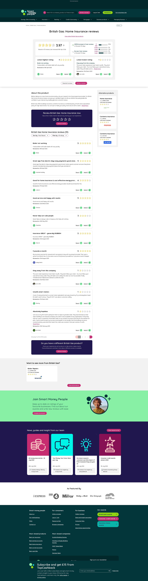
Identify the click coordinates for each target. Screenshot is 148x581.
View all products (74, 385)
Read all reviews (67, 83)
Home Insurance (41, 25)
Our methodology (34, 517)
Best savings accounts (35, 541)
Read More (85, 105)
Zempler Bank (56, 553)
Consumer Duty (79, 521)
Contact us (32, 524)
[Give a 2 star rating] (58, 119)
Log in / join (55, 517)
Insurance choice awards (104, 524)
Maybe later (115, 571)
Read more (97, 69)
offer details (63, 575)
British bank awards (105, 514)
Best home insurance (35, 544)
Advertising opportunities (82, 528)
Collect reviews (79, 514)
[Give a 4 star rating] (65, 119)
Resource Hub (56, 521)
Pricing (77, 524)
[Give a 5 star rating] (69, 119)
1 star (96, 53)
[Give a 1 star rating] (54, 119)
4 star (96, 47)
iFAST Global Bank (57, 546)
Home (27, 25)
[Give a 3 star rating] (62, 119)
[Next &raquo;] (91, 337)
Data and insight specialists (83, 517)
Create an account (39, 413)
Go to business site (121, 12)
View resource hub (113, 430)
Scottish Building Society (59, 537)
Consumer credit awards (107, 519)
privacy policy (41, 577)
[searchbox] (60, 12)
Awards (110, 469)
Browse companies (58, 524)
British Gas (33, 25)
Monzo (54, 549)
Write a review (84, 12)
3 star (96, 49)
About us (31, 514)
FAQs (30, 521)
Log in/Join (96, 12)
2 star (96, 51)
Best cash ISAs (33, 551)
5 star (96, 44)
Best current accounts (35, 548)
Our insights (63, 469)
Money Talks (40, 469)
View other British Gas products (74, 36)
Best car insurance (34, 537)
